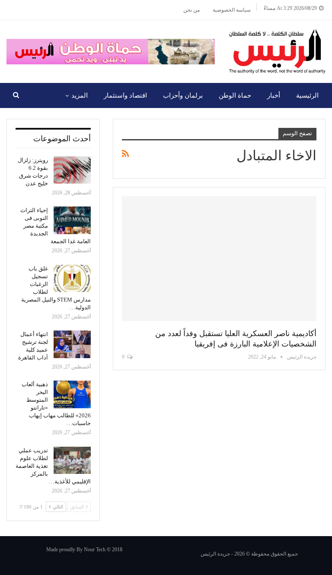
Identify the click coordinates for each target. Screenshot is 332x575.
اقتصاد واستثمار (125, 95)
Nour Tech (94, 549)
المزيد (79, 95)
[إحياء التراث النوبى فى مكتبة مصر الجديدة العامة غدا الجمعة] (72, 220)
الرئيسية (307, 95)
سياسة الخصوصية (232, 10)
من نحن (191, 10)
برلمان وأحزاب (183, 95)
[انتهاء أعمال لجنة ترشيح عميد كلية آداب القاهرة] (72, 344)
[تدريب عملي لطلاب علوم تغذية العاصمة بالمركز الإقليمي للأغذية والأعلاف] (72, 460)
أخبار (273, 95)
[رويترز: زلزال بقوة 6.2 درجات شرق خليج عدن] (72, 170)
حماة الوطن (235, 95)
